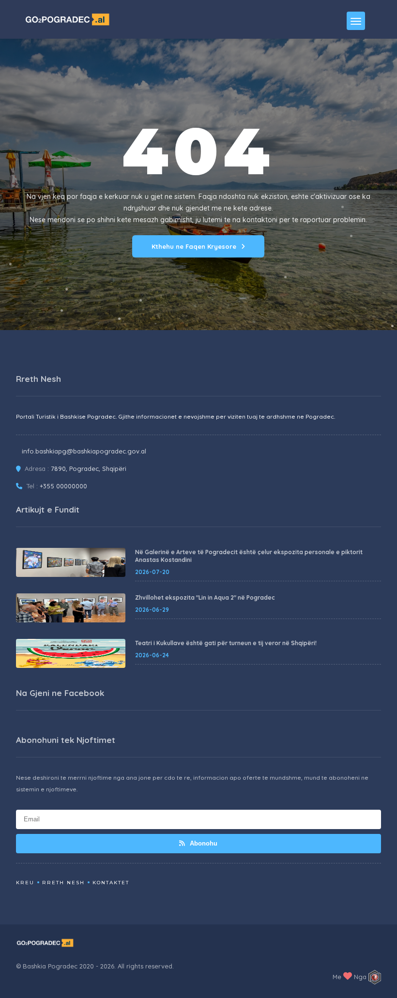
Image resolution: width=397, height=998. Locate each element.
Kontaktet (110, 882)
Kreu (25, 882)
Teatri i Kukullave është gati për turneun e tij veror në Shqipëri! (226, 643)
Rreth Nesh (63, 882)
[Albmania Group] (374, 977)
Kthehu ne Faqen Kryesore (194, 246)
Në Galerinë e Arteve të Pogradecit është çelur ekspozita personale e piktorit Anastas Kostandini (249, 555)
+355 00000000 (63, 486)
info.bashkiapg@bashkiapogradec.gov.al (84, 451)
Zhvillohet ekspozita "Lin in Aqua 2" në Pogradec (205, 597)
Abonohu (202, 843)
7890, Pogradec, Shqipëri (88, 468)
